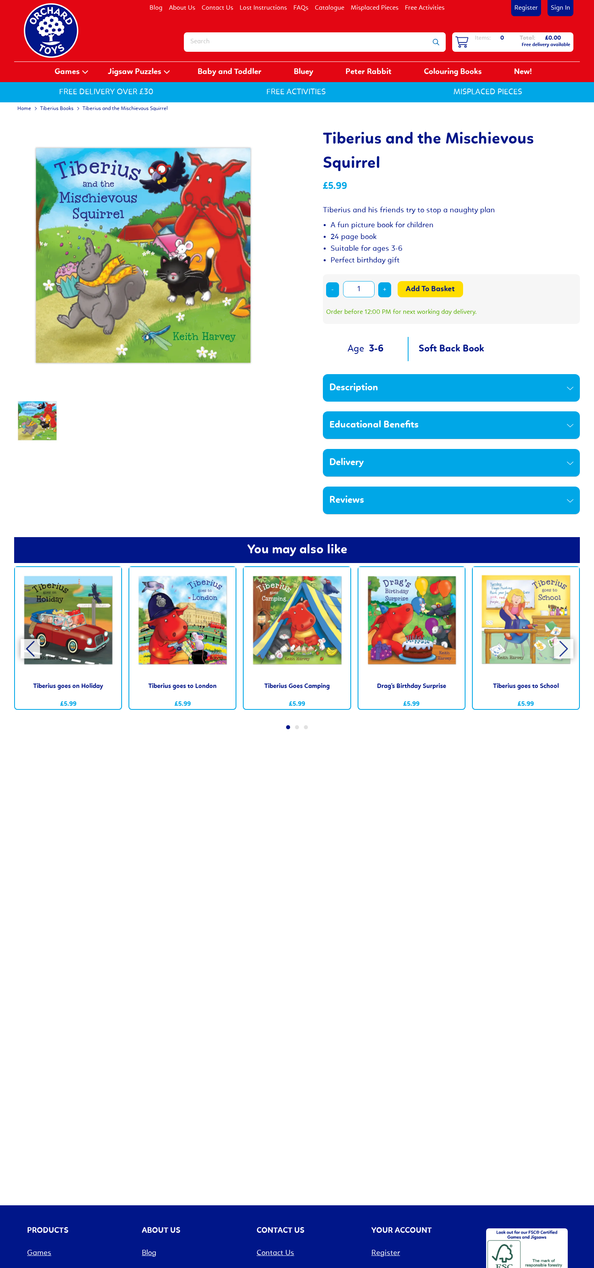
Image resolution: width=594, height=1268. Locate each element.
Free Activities (424, 8)
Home (24, 108)
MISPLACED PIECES (487, 92)
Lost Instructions (263, 8)
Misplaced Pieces (374, 8)
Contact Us (217, 8)
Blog (156, 8)
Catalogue (329, 8)
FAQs (300, 8)
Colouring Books (453, 72)
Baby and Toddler (229, 72)
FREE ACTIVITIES (296, 92)
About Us (182, 8)
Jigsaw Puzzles (134, 72)
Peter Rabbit (368, 72)
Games (67, 72)
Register (526, 8)
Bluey (303, 72)
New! (523, 72)
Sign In (560, 8)
